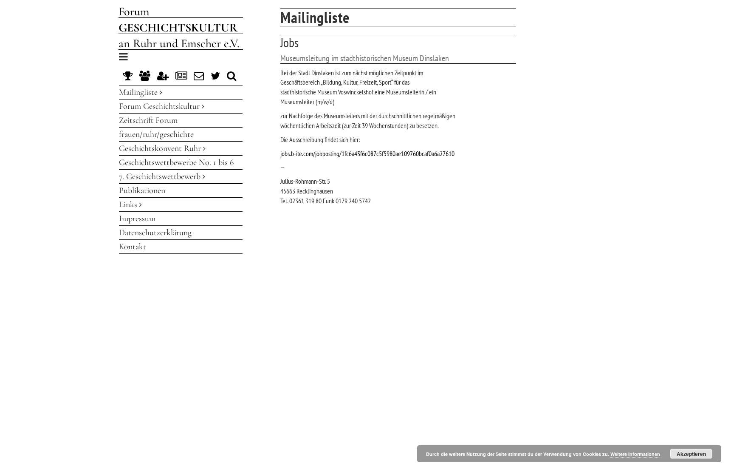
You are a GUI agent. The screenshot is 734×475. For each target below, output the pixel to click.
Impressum (137, 218)
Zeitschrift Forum (148, 120)
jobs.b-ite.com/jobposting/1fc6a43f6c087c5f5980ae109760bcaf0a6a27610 (367, 153)
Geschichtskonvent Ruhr (161, 148)
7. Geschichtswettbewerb (161, 176)
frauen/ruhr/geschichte (156, 134)
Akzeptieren (691, 454)
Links (129, 204)
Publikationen (142, 190)
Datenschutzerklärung (155, 233)
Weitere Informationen (635, 454)
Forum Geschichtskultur (160, 106)
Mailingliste (139, 92)
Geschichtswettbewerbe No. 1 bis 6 (176, 162)
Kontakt (132, 247)
